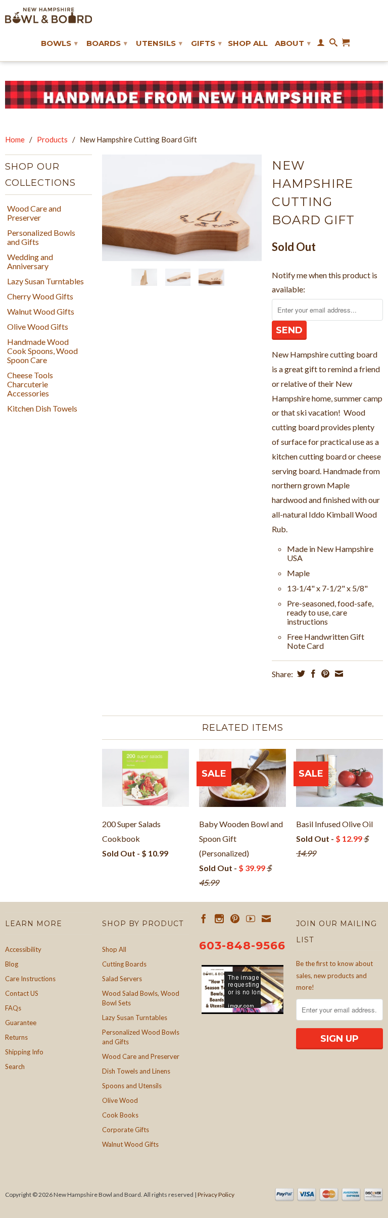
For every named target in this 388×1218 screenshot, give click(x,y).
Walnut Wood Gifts (40, 311)
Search (15, 1066)
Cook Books (120, 1115)
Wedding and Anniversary (30, 261)
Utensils (159, 43)
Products (52, 139)
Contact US (21, 993)
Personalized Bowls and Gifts (41, 237)
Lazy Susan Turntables (45, 281)
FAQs (13, 1008)
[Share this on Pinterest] (324, 674)
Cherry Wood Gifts (40, 296)
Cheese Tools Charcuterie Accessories (30, 384)
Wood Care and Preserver (34, 213)
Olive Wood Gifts (37, 326)
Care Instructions (30, 979)
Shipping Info (24, 1052)
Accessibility (23, 949)
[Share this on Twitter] (300, 674)
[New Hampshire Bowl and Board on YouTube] (250, 918)
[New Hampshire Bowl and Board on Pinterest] (234, 918)
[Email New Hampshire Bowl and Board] (266, 918)
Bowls (59, 43)
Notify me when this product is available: (324, 282)
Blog (11, 964)
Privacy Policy (216, 1194)
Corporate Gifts (125, 1130)
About (293, 43)
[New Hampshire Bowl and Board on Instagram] (219, 918)
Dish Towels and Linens (136, 1071)
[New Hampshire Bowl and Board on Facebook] (203, 918)
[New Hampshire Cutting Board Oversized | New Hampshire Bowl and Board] (182, 208)
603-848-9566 (242, 945)
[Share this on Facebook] (312, 674)
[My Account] (321, 44)
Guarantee (20, 1023)
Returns (16, 1037)
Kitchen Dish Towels (42, 408)
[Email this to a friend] (337, 674)
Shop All (248, 43)
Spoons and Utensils (132, 1086)
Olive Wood (120, 1100)
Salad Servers (122, 979)
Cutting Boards (124, 964)
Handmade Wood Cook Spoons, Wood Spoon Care (42, 351)
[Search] (333, 44)
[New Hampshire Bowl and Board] (48, 15)
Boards (106, 43)
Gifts (206, 43)
